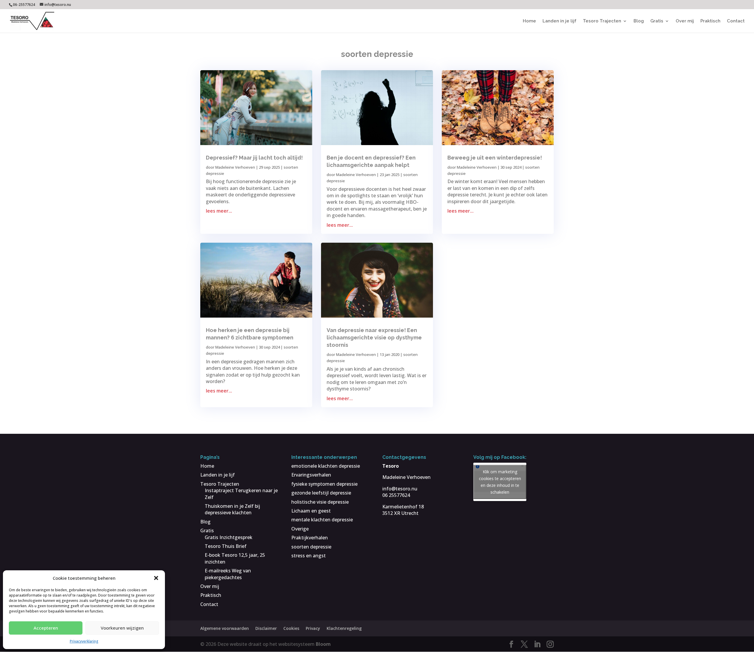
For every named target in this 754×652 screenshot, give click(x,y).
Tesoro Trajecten (602, 21)
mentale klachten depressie (322, 519)
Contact (736, 21)
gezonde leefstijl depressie (321, 493)
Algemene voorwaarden (224, 628)
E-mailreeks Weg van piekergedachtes (228, 573)
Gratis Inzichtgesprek (228, 537)
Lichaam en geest (311, 511)
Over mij (685, 21)
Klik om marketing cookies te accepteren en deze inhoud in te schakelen (500, 482)
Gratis (656, 21)
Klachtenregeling (344, 628)
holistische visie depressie (320, 502)
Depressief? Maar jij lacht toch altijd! (254, 158)
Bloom (323, 644)
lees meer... (219, 211)
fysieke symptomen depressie (324, 484)
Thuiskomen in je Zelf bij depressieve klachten (232, 509)
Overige (300, 528)
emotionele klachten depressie (325, 466)
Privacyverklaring (84, 641)
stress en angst (308, 555)
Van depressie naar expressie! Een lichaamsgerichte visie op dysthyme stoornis (374, 337)
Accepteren (46, 628)
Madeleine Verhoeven (235, 167)
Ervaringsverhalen (311, 475)
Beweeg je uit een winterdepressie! (494, 158)
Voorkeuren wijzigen (122, 628)
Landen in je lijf (559, 21)
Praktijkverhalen (309, 537)
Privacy (313, 628)
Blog (639, 21)
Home (529, 21)
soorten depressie (311, 546)
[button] (156, 578)
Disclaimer (266, 628)
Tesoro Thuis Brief (226, 546)
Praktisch (710, 21)
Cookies (291, 628)
